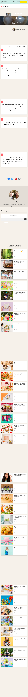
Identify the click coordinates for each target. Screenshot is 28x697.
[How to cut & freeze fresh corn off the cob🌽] (7, 254)
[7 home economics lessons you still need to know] (7, 488)
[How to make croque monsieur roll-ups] (7, 376)
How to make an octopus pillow (19, 538)
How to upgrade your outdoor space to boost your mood (20, 650)
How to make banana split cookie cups (19, 426)
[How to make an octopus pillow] (7, 540)
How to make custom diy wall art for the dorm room (20, 415)
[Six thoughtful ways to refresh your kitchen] (7, 519)
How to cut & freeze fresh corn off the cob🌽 (19, 251)
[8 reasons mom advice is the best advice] (7, 641)
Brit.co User (18, 29)
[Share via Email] (19, 179)
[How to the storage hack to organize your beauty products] (7, 610)
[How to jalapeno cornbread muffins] (7, 529)
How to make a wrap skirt (19, 547)
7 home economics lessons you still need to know (19, 486)
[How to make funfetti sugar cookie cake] (7, 498)
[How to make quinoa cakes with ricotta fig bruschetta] (7, 509)
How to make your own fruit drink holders (19, 314)
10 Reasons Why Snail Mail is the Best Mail (20, 272)
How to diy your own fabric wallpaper (19, 436)
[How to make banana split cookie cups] (7, 428)
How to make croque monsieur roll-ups (18, 374)
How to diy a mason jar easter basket (20, 660)
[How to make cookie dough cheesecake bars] (7, 365)
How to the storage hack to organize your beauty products (19, 608)
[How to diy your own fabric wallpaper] (7, 439)
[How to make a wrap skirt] (7, 550)
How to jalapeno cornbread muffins (19, 527)
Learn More (24, 2)
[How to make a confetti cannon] (7, 285)
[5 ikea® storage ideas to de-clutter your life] (7, 631)
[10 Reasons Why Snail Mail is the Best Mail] (7, 274)
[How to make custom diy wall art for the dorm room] (7, 418)
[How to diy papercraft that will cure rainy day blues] (7, 600)
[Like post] (10, 172)
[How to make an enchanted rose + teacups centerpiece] (7, 386)
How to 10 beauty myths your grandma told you (20, 475)
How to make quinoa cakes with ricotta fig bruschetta (19, 506)
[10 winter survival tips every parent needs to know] (7, 295)
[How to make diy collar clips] (7, 397)
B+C (15, 264)
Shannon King (14, 202)
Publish (25, 219)
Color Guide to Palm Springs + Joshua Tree (20, 618)
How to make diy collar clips (20, 394)
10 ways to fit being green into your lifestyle (19, 324)
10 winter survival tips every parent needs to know (19, 293)
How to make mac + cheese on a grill (19, 587)
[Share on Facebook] (8, 179)
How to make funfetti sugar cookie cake (19, 496)
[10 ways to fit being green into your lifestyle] (7, 327)
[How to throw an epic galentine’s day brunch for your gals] (7, 407)
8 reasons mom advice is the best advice (20, 639)
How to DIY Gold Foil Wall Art (20, 303)
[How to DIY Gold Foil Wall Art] (7, 306)
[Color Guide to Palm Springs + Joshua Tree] (7, 621)
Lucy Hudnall (17, 253)
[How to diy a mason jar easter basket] (7, 662)
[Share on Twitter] (12, 179)
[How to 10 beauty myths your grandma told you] (7, 477)
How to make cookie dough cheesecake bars (19, 363)
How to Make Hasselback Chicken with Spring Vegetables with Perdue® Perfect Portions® (19, 263)
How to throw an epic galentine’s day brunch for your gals (19, 405)
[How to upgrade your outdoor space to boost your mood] (7, 652)
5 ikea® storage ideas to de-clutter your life (20, 629)
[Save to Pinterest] (16, 179)
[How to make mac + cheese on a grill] (7, 589)
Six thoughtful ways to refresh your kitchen (20, 517)
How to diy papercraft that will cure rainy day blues (19, 597)
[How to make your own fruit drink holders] (7, 316)
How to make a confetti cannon (19, 283)
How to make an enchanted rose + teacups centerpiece (19, 384)
